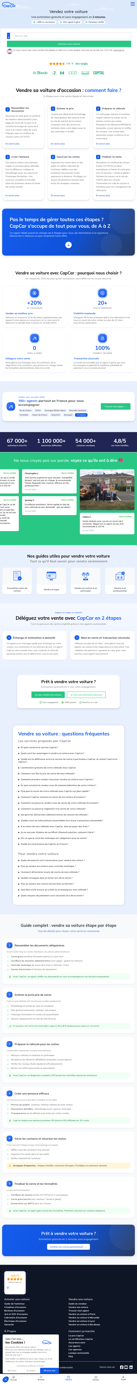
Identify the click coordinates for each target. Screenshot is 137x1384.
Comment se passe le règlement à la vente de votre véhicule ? (52, 808)
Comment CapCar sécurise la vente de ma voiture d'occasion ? (52, 797)
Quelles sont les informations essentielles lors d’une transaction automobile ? (60, 820)
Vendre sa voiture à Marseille (83, 1317)
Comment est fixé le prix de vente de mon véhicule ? (46, 773)
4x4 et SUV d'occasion (16, 1314)
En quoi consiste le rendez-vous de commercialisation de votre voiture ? (57, 785)
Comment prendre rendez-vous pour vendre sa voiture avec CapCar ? (56, 779)
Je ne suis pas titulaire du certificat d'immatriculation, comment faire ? (56, 832)
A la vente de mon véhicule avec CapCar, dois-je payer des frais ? (53, 826)
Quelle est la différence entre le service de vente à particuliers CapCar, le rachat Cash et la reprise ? (67, 760)
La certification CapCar (80, 1339)
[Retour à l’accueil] (9, 4)
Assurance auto (76, 1342)
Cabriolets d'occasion (15, 1317)
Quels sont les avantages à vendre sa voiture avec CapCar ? (51, 753)
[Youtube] (125, 1367)
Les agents (74, 1346)
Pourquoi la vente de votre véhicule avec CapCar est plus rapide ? (54, 791)
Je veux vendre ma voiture (48, 694)
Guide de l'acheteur (14, 1303)
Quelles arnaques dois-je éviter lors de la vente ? (45, 878)
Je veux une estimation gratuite (86, 694)
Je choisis (31, 1370)
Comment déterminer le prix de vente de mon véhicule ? (48, 872)
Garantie (9, 1324)
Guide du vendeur (77, 1303)
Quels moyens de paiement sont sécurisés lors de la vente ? (51, 895)
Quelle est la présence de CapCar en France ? (43, 844)
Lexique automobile (78, 1353)
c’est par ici (118, 50)
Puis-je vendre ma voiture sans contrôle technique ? (47, 866)
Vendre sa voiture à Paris (81, 1314)
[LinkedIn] (130, 1367)
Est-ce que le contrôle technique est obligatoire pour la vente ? (52, 838)
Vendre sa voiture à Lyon (81, 1321)
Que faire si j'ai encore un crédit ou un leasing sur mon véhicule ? (53, 889)
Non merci (12, 1370)
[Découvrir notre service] (68, 245)
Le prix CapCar (76, 1335)
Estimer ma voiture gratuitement (68, 1246)
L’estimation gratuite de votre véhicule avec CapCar (47, 767)
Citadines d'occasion (15, 1307)
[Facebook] (121, 1367)
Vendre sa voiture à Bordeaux (84, 1324)
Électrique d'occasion (15, 1321)
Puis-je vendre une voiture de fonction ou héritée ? (46, 883)
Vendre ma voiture (78, 1307)
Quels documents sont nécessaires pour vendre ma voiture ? (51, 860)
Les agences (75, 1349)
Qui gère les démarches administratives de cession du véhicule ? (53, 814)
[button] (5, 1379)
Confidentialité (65, 1367)
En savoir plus (12, 143)
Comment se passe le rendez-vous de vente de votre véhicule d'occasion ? (58, 803)
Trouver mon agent (115, 406)
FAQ (70, 1356)
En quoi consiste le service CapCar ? (38, 747)
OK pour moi (49, 1370)
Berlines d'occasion (14, 1310)
